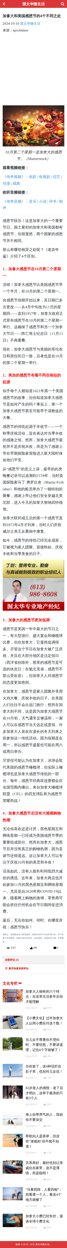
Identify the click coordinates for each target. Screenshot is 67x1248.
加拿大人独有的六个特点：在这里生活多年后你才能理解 (44, 997)
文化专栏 (11, 983)
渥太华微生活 (30, 23)
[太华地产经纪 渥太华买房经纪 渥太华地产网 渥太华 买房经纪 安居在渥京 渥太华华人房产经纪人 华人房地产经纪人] (33, 585)
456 (35, 947)
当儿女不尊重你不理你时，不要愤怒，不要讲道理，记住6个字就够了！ (44, 1045)
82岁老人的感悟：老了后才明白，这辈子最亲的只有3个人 (44, 1093)
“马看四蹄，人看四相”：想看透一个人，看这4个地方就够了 (44, 1195)
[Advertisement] (33, 69)
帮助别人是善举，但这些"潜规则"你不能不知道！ (42, 1141)
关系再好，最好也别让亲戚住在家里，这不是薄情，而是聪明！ (44, 1168)
